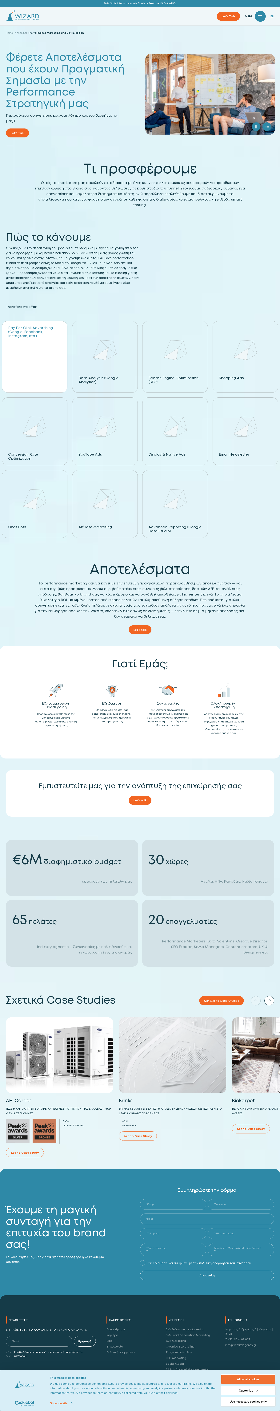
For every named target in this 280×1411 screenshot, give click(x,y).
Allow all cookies (248, 1379)
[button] (269, 1000)
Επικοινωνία (114, 1346)
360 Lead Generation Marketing (188, 1335)
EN (272, 16)
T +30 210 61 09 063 (237, 1339)
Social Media (175, 1363)
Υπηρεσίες (21, 32)
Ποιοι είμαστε (115, 1329)
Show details (58, 1403)
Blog (109, 1340)
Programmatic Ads (179, 1352)
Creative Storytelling (180, 1346)
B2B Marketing (176, 1340)
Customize (246, 1390)
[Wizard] (22, 20)
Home (9, 32)
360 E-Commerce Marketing (185, 1329)
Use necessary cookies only (248, 1401)
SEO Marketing (176, 1358)
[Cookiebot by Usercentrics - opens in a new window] (24, 1403)
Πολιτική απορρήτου (120, 1352)
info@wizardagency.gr (240, 1345)
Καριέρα (112, 1335)
